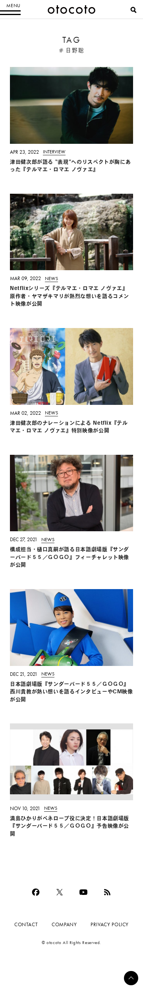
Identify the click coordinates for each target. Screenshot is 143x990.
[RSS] (107, 892)
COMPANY (64, 924)
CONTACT (26, 924)
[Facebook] (36, 892)
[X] (60, 892)
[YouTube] (83, 892)
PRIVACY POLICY (110, 924)
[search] (133, 10)
